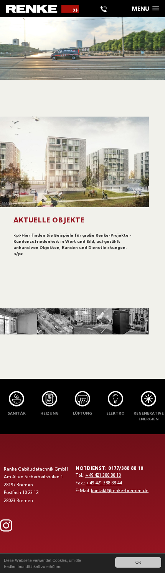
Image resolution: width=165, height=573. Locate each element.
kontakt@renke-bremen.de (119, 490)
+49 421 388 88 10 (103, 475)
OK (138, 562)
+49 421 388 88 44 (104, 483)
